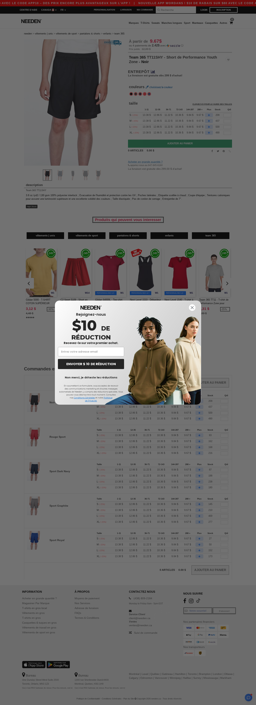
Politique (108, 397)
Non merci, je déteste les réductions (91, 377)
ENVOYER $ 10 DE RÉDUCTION (91, 364)
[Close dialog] (192, 307)
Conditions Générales (84, 397)
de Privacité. (91, 400)
